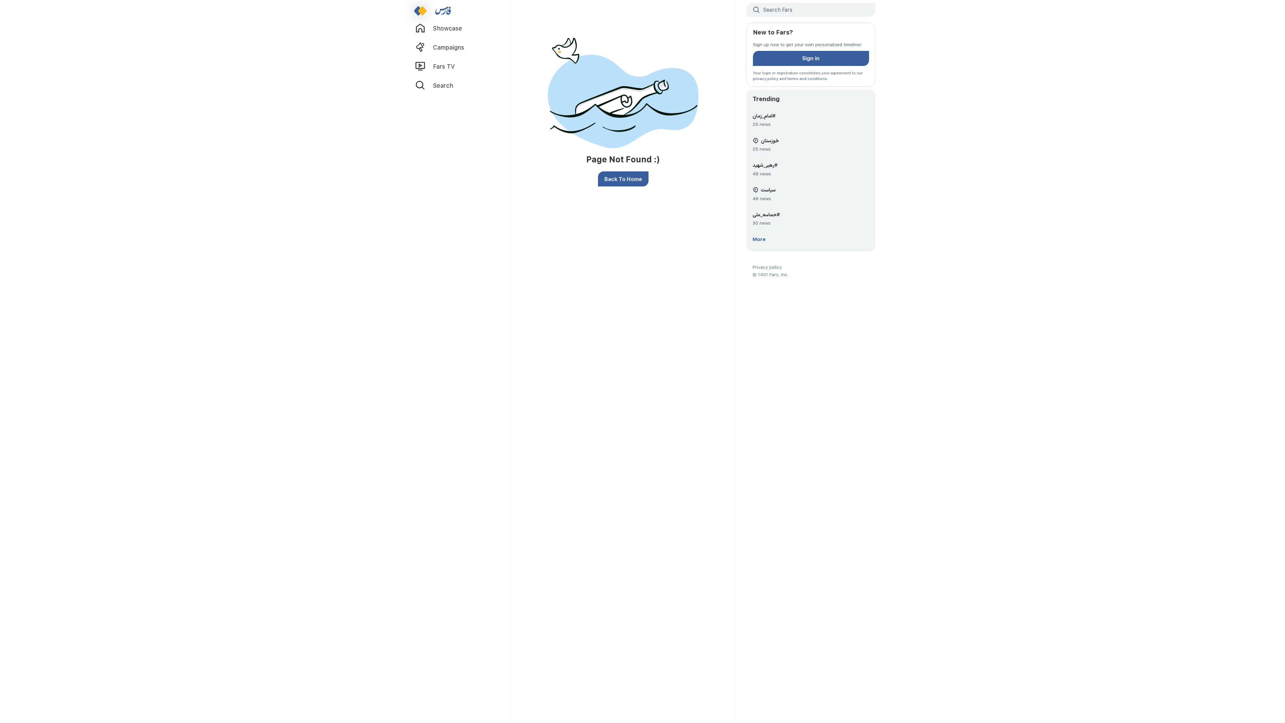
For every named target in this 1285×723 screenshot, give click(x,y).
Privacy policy (767, 267)
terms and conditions (807, 78)
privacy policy (765, 78)
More (759, 239)
